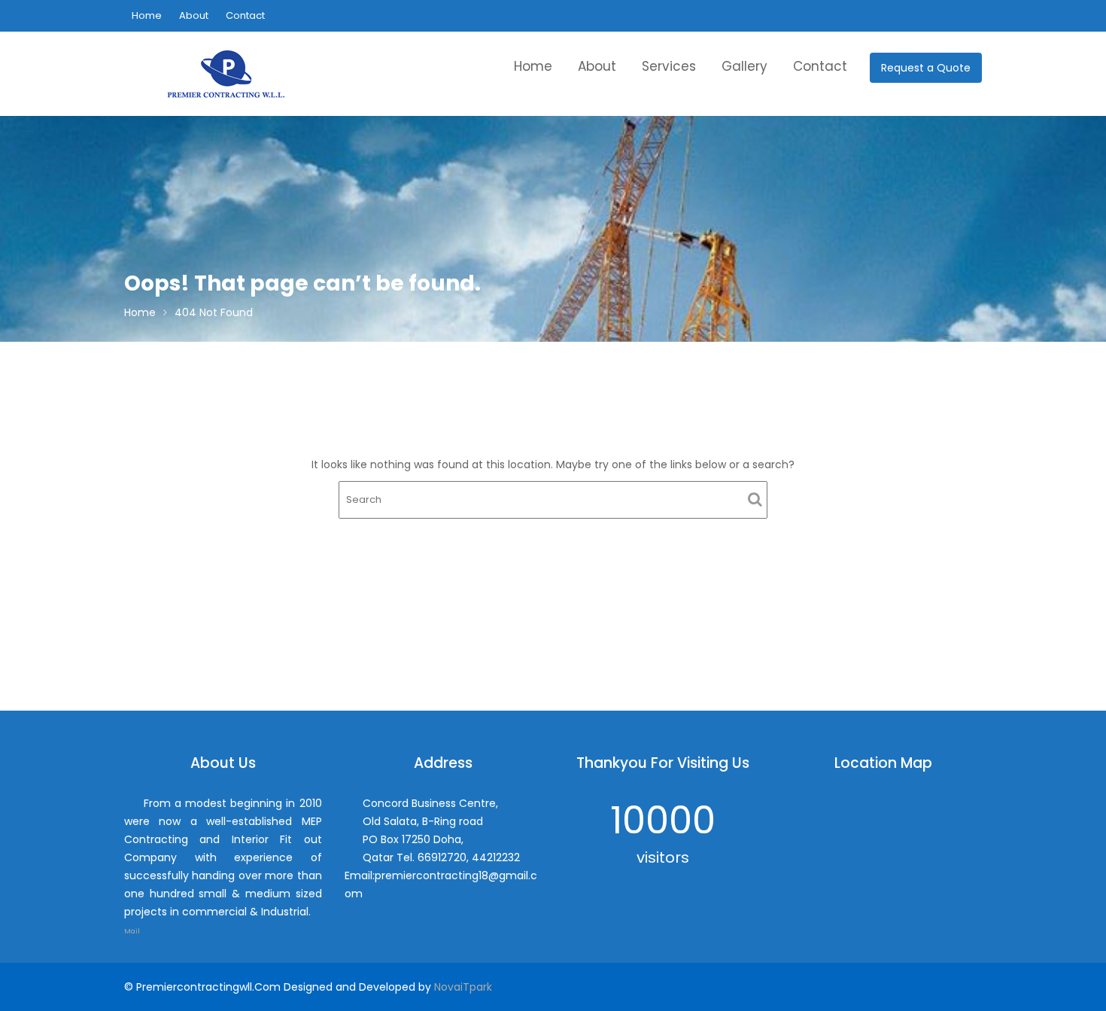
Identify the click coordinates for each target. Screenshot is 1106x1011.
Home (147, 15)
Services (669, 66)
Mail (132, 931)
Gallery (744, 66)
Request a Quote (926, 67)
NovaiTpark (463, 986)
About (193, 15)
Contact (245, 15)
